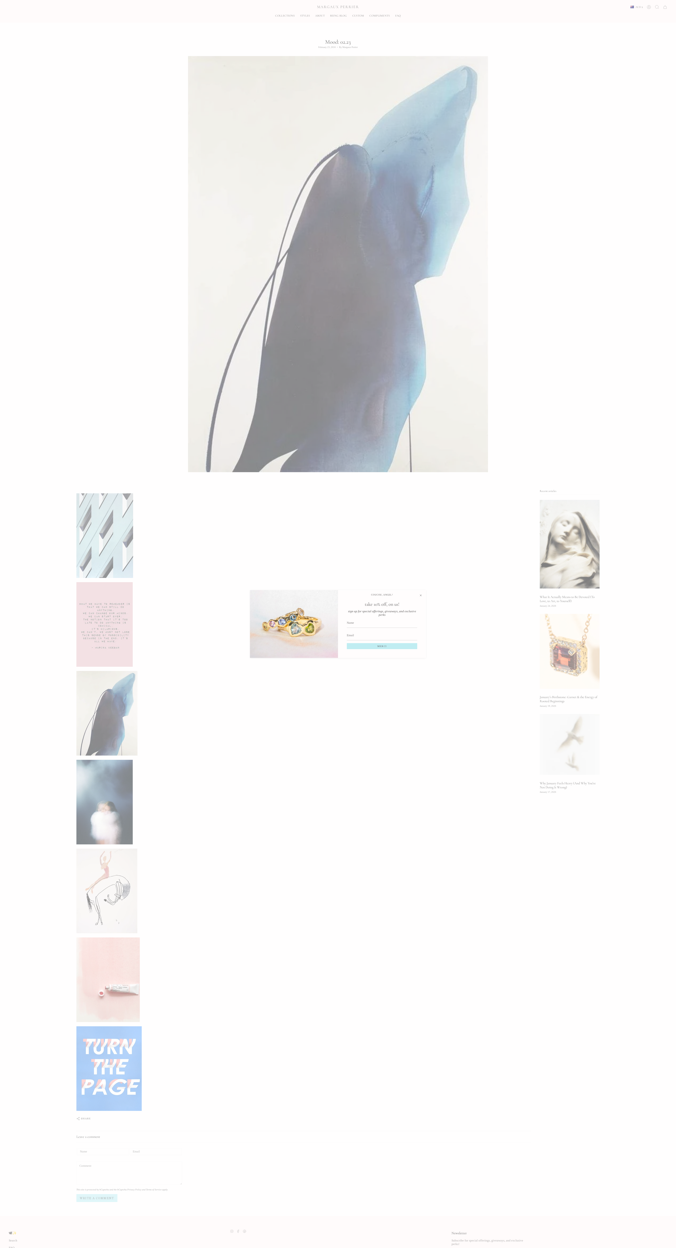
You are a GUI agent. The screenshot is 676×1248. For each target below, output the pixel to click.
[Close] (421, 595)
